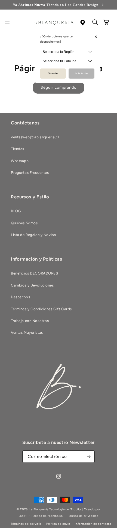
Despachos (20, 297)
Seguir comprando (58, 87)
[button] (10, 22)
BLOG (16, 211)
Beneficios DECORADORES (34, 273)
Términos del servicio (26, 524)
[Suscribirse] (88, 457)
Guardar (53, 73)
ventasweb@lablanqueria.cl (35, 137)
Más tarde (81, 73)
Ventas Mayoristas (27, 332)
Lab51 (23, 515)
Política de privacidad (83, 516)
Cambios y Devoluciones (32, 285)
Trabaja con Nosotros (30, 320)
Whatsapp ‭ (20, 161)
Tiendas (17, 149)
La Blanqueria (38, 509)
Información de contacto (93, 524)
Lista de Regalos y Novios (33, 234)
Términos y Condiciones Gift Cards (41, 309)
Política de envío (58, 524)
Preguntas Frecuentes (30, 172)
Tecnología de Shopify (65, 509)
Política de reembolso (47, 516)
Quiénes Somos (24, 223)
